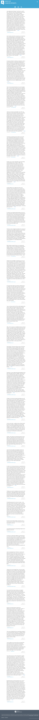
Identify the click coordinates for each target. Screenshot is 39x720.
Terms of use (36, 715)
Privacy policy (31, 715)
